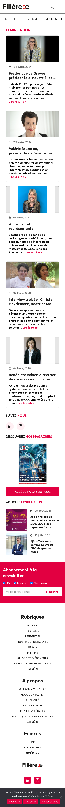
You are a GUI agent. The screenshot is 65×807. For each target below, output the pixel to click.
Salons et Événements (32, 658)
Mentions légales (32, 711)
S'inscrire (52, 591)
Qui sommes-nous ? (32, 689)
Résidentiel (54, 19)
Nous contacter (32, 694)
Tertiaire (31, 19)
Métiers (32, 652)
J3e (33, 742)
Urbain (32, 647)
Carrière (32, 669)
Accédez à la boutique (33, 491)
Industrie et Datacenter (32, 641)
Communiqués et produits (32, 663)
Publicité (32, 700)
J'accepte (14, 801)
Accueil (10, 19)
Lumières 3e (32, 753)
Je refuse (30, 801)
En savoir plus (50, 801)
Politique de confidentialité (32, 716)
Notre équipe (32, 705)
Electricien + (32, 747)
